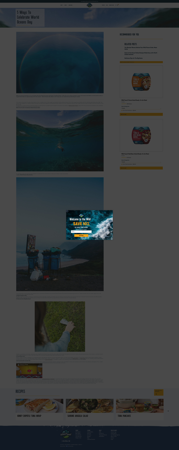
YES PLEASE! (81, 235)
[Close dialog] (67, 211)
